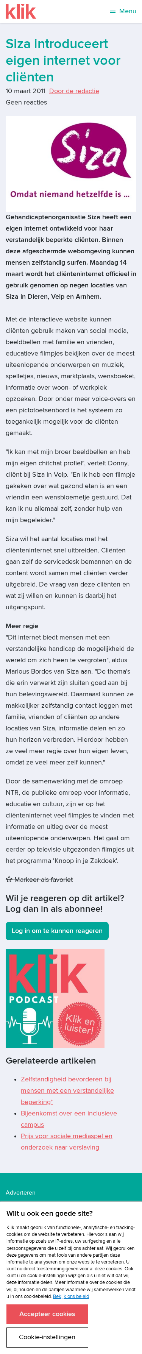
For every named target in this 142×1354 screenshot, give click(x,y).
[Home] (21, 11)
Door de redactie (74, 91)
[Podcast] (55, 998)
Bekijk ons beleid (71, 1296)
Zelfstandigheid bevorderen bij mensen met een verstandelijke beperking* (67, 1090)
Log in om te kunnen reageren (57, 931)
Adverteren (21, 1192)
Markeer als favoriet (42, 880)
